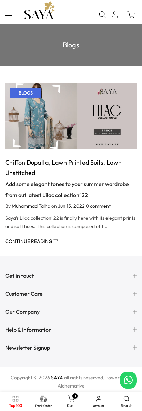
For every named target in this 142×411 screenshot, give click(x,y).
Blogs (26, 93)
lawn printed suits (77, 162)
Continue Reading (29, 241)
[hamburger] (10, 15)
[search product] (102, 15)
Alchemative (71, 386)
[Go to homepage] (39, 18)
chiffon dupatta (27, 162)
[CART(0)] (131, 15)
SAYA (57, 377)
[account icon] (115, 15)
